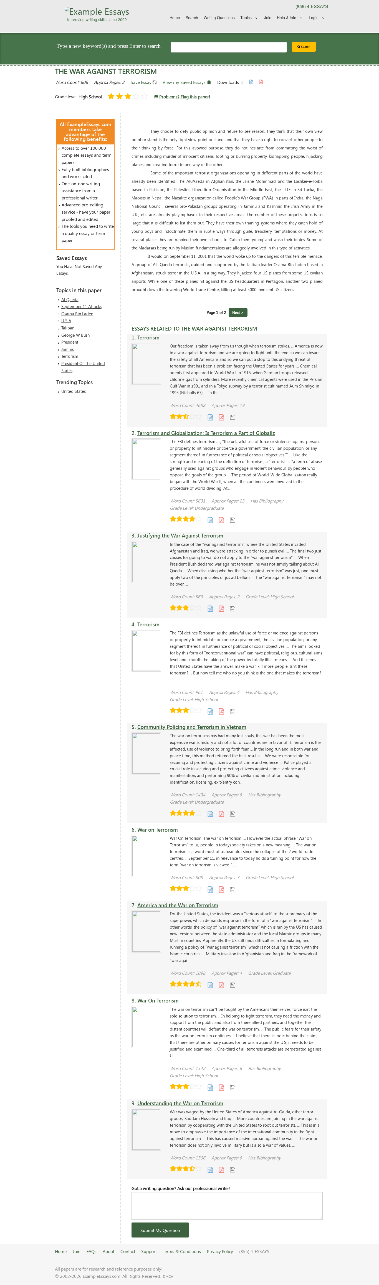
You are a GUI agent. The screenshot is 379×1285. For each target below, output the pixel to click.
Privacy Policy (220, 1251)
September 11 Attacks (81, 306)
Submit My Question (160, 1230)
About (108, 1251)
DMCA (168, 1276)
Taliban (67, 328)
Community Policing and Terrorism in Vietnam (191, 726)
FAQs (92, 1251)
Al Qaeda (70, 299)
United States (73, 391)
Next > (238, 312)
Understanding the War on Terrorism (180, 1103)
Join (267, 17)
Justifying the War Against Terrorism (180, 535)
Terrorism (69, 356)
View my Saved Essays (185, 82)
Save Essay (142, 82)
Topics (246, 17)
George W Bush (75, 335)
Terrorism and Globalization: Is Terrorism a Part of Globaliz (206, 432)
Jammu (67, 349)
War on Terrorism (157, 829)
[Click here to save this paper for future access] (232, 417)
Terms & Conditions (182, 1251)
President (69, 342)
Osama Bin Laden (77, 313)
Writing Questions (219, 17)
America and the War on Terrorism (177, 905)
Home (175, 17)
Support (149, 1251)
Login (314, 17)
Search (192, 17)
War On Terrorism (158, 1000)
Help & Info (286, 17)
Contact (127, 1251)
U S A (66, 320)
